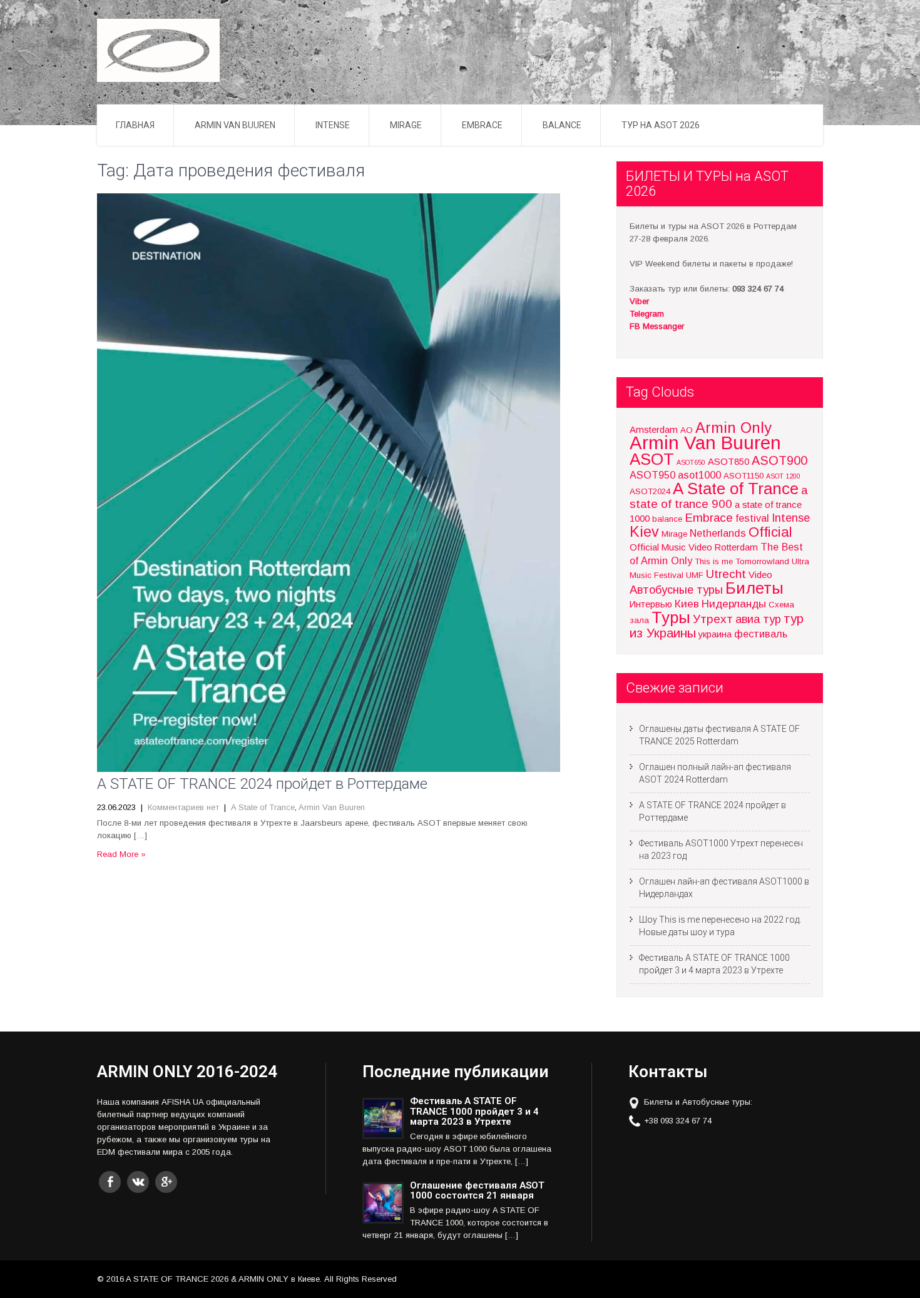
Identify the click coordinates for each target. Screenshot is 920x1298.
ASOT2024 (650, 491)
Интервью (651, 604)
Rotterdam (736, 547)
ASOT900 (779, 460)
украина (715, 634)
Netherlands (718, 533)
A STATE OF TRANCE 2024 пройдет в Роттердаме (262, 784)
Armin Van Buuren (235, 125)
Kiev (644, 532)
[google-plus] (166, 1182)
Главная (135, 125)
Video (760, 575)
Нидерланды (734, 603)
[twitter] (138, 1182)
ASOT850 (728, 462)
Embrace (482, 125)
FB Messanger (657, 326)
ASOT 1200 (783, 476)
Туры (671, 617)
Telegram (647, 313)
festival (752, 518)
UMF (694, 575)
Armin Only (733, 428)
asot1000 (699, 474)
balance (667, 519)
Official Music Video (671, 547)
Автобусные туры (676, 589)
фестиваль (760, 633)
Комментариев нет (183, 807)
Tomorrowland (762, 561)
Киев (687, 603)
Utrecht (726, 574)
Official (770, 532)
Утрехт (713, 619)
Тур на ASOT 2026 (660, 125)
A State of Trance (263, 807)
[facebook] (110, 1182)
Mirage (406, 125)
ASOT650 (691, 462)
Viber (639, 301)
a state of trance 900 (718, 497)
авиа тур (758, 619)
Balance (562, 125)
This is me (714, 561)
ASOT (652, 459)
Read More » (121, 854)
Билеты (754, 588)
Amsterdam (654, 430)
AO (686, 430)
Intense (332, 125)
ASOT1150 (743, 475)
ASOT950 (652, 474)
